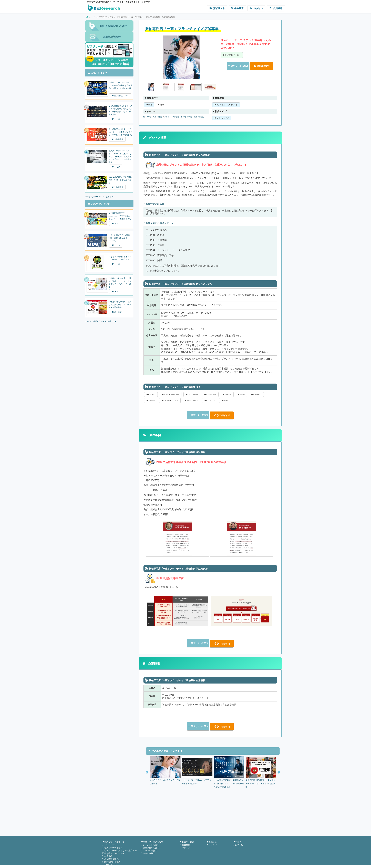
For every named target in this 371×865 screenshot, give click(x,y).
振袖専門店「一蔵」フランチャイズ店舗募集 (165, 782)
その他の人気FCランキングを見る (99, 321)
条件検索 (239, 8)
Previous (147, 772)
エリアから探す (150, 850)
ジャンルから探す (151, 845)
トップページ (110, 845)
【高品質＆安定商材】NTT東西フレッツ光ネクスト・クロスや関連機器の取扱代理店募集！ (229, 783)
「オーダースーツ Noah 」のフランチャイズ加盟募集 (197, 782)
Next (278, 772)
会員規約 (108, 856)
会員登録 (277, 8)
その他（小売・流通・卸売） (193, 117)
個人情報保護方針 (112, 859)
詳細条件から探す (151, 847)
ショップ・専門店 (171, 117)
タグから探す (149, 853)
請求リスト (219, 8)
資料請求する (263, 66)
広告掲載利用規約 (112, 862)
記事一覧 (239, 845)
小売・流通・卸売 (154, 117)
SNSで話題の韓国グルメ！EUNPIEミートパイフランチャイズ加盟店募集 (260, 783)
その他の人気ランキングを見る (98, 197)
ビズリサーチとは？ (113, 847)
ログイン (258, 8)
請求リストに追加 (239, 65)
